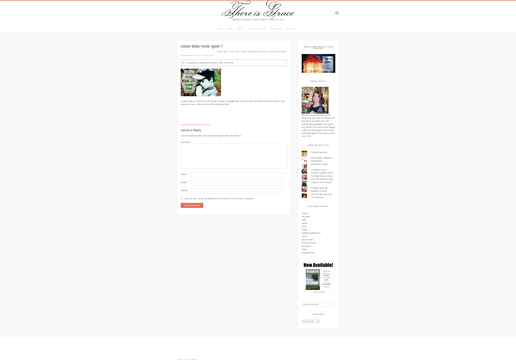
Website (184, 190)
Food (304, 226)
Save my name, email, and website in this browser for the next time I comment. (219, 198)
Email (184, 182)
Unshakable (276, 29)
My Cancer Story (257, 29)
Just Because (307, 239)
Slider (304, 249)
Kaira (194, 359)
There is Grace (258, 11)
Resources (306, 246)
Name (184, 174)
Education (306, 216)
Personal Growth (309, 242)
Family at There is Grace (321, 182)
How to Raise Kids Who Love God (195, 124)
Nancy (211, 55)
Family (240, 29)
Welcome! (291, 29)
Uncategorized (308, 252)
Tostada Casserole (319, 152)
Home (304, 236)
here (309, 136)
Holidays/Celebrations (311, 233)
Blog (220, 29)
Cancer (305, 213)
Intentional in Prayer (319, 164)
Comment (186, 142)
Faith (230, 29)
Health (304, 229)
